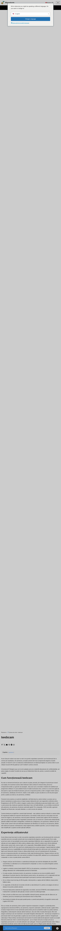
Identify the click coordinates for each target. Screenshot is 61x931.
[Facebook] (2, 745)
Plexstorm (3, 732)
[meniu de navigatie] (58, 2)
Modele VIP (50, 2)
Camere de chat (13, 732)
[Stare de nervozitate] (4, 745)
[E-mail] (7, 745)
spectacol (11, 752)
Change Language (30, 19)
